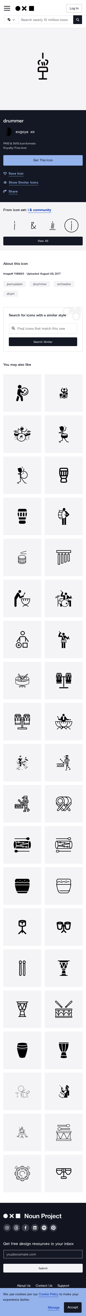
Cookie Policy (48, 1294)
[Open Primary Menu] (7, 8)
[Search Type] (11, 19)
